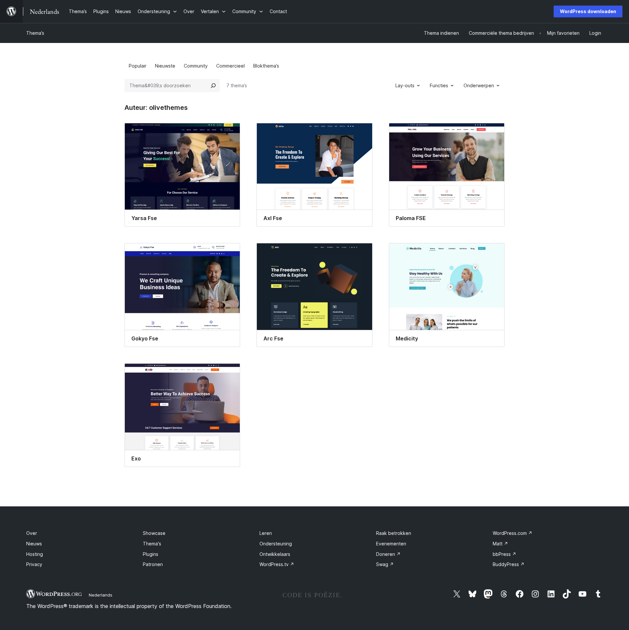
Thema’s (35, 33)
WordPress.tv (276, 564)
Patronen (153, 564)
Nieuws (34, 543)
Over (31, 533)
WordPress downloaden (588, 11)
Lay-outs (404, 85)
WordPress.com (512, 533)
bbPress (504, 554)
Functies (439, 85)
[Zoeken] (213, 85)
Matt (500, 543)
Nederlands (100, 595)
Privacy (34, 564)
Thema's (152, 543)
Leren (265, 533)
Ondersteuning (275, 543)
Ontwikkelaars (274, 554)
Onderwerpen (479, 85)
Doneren (388, 554)
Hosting (34, 554)
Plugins (150, 554)
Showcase (154, 533)
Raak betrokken (393, 533)
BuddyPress (508, 564)
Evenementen (391, 543)
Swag (385, 564)
